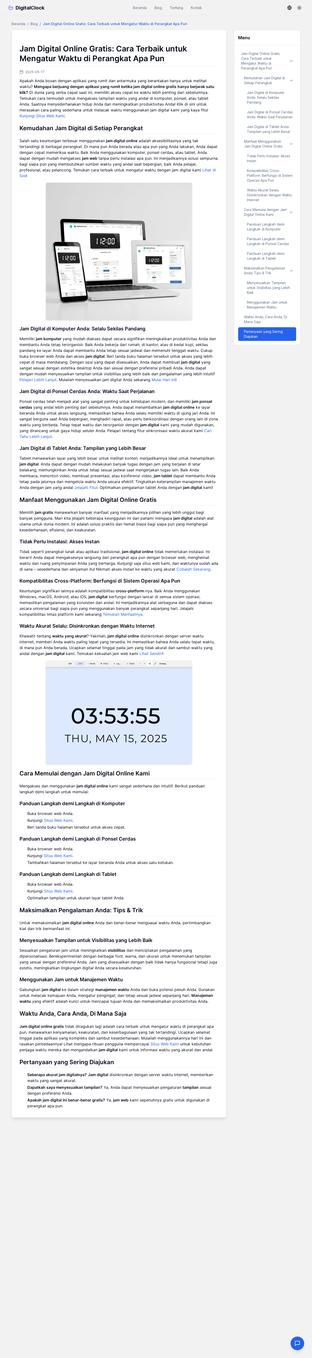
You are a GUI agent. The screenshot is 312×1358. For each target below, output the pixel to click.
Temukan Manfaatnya (122, 614)
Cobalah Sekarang (193, 569)
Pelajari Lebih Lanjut (38, 379)
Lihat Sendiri (150, 653)
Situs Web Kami (58, 820)
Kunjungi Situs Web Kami (42, 115)
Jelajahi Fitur (86, 487)
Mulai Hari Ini (164, 379)
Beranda (140, 8)
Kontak (196, 8)
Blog (158, 8)
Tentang (176, 8)
